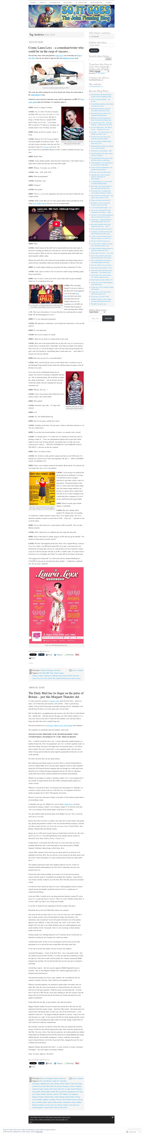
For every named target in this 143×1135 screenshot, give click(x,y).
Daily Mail (63, 725)
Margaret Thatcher (38, 1097)
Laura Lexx (59, 55)
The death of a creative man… (99, 304)
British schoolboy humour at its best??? (101, 229)
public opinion (47, 1102)
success (78, 678)
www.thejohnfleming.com (96, 86)
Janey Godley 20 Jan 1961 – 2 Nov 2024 (102, 253)
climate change (58, 673)
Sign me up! (94, 50)
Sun (55, 1105)
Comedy (42, 670)
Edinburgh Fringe (69, 58)
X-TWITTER (81, 2)
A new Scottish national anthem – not (101, 207)
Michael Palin (49, 1097)
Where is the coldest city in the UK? (100, 200)
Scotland (41, 1105)
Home (33, 2)
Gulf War (64, 1092)
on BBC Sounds (39, 203)
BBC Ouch (49, 673)
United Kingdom (37, 1107)
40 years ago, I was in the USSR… (100, 296)
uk (78, 1105)
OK (64, 1099)
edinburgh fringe (57, 676)
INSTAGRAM (96, 2)
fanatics (46, 1089)
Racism (56, 1078)
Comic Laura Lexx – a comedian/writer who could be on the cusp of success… (56, 49)
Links (109, 2)
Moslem (39, 1099)
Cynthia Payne (68, 804)
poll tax (80, 1099)
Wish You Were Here (60, 1107)
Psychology (49, 670)
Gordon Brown (55, 1092)
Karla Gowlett (67, 676)
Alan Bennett (47, 1081)
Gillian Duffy (45, 1092)
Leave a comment (77, 670)
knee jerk (76, 676)
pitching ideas (65, 678)
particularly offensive (53, 725)
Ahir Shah (42, 673)
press (33, 1102)
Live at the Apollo (46, 678)
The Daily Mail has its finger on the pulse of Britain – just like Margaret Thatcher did (55, 695)
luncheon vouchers (52, 1094)
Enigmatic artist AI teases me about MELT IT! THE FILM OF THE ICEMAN (100, 177)
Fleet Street (53, 1089)
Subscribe (108, 318)
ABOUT (42, 2)
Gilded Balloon (36, 95)
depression (47, 676)
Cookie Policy (39, 1131)
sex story (47, 1105)
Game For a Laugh (64, 1089)
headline (70, 725)
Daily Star (53, 1086)
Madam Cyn (67, 1094)
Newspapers (49, 1078)
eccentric (72, 1086)
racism (73, 1102)
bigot (52, 1084)
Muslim (45, 1099)
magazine (75, 1094)
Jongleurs (46, 147)
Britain (57, 1084)
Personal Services (71, 1099)
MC (54, 678)
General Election (76, 1089)
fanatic (41, 1089)
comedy (34, 676)
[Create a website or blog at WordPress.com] (112, 1117)
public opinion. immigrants (61, 1102)
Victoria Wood (48, 1107)
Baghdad (43, 1084)
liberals (43, 1094)
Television (57, 670)
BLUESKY (68, 2)
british (62, 1084)
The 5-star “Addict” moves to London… (102, 265)
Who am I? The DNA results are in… (101, 241)
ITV (77, 1092)
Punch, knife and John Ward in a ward (101, 268)
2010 (40, 1081)
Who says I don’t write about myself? (101, 172)
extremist (35, 1089)
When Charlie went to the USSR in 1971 (102, 280)
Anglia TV (55, 1081)
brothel (67, 1084)
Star (52, 1105)
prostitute (39, 1102)
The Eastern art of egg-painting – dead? (101, 151)
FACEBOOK (55, 2)
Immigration (72, 1092)
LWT (60, 1094)
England (78, 1086)
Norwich (59, 1099)
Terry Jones (73, 1105)
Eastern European (62, 1086)
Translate (102, 73)
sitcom (73, 678)
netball (58, 678)
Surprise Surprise (63, 1105)
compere (40, 676)
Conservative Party (76, 1084)
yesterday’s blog (54, 701)
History (42, 1078)
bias (48, 1084)
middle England (59, 1097)
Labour (38, 1094)
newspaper (52, 1099)
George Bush (36, 1092)
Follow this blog (97, 42)
